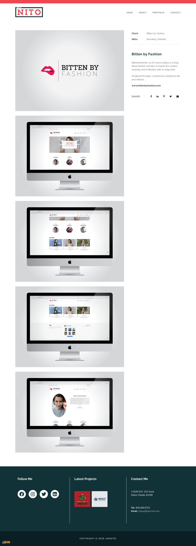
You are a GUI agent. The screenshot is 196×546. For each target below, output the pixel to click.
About (143, 12)
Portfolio (158, 12)
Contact (176, 12)
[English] (4, 542)
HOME (129, 12)
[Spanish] (8, 542)
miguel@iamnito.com (149, 511)
